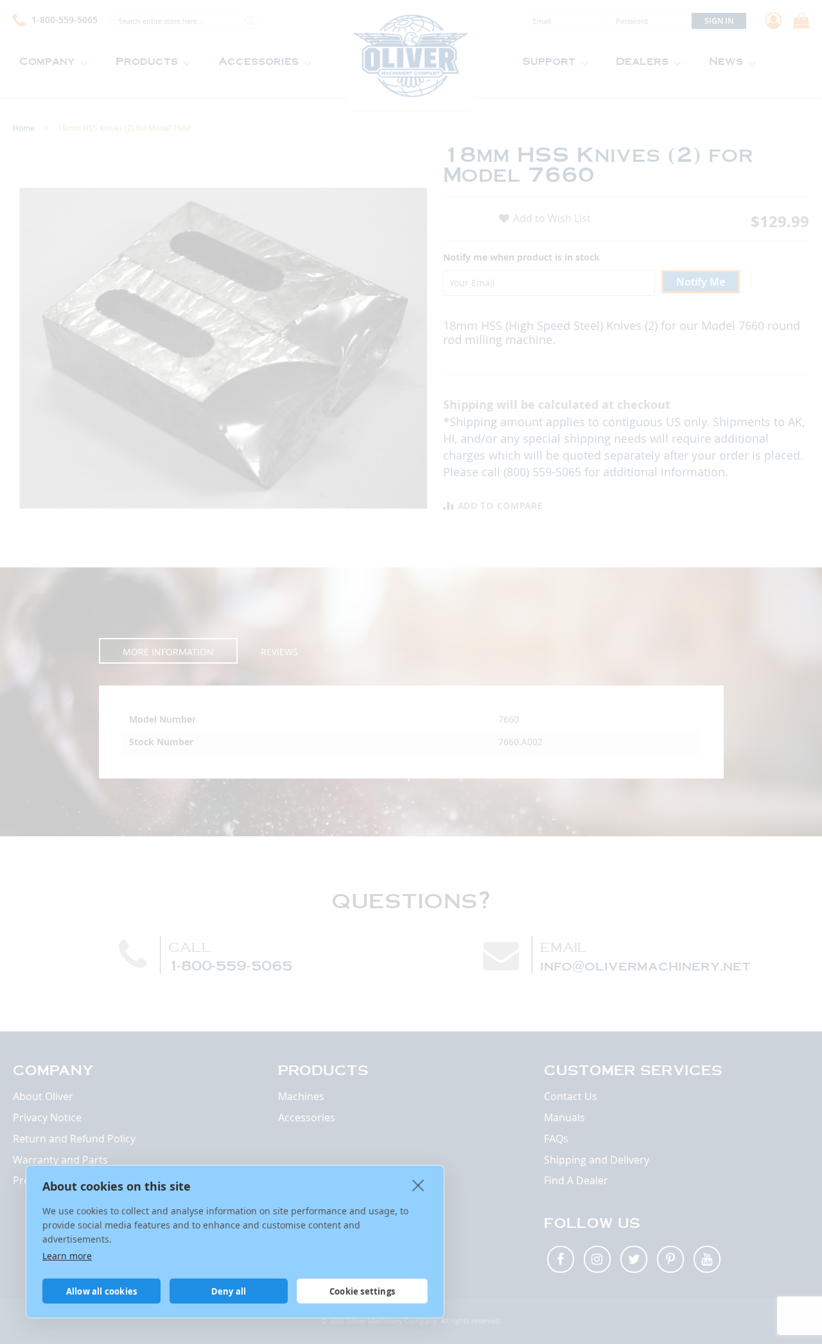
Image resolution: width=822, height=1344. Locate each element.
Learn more (67, 1256)
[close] (418, 1185)
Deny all (229, 1291)
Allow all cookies (101, 1291)
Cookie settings (362, 1291)
